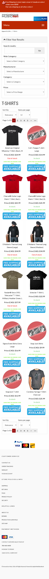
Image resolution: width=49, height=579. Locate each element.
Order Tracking (7, 466)
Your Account (7, 473)
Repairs (4, 516)
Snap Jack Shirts (37, 343)
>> (35, 120)
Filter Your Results (15, 39)
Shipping (5, 486)
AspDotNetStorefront (38, 566)
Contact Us (6, 463)
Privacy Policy (7, 497)
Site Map (5, 523)
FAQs (3, 493)
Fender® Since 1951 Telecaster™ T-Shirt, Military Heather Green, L (12, 295)
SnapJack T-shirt (12, 392)
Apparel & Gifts (6, 31)
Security (5, 500)
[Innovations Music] (10, 16)
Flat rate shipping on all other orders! (19, 7)
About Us (5, 512)
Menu (6, 25)
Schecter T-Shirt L (37, 292)
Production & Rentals (10, 520)
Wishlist (5, 470)
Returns (5, 489)
